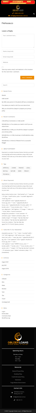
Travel (3, 299)
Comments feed (6, 316)
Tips (3, 295)
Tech (3, 292)
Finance (21, 168)
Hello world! (5, 98)
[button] (34, 14)
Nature (13, 171)
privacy (26, 171)
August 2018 (5, 268)
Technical (6, 174)
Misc (3, 282)
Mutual (5, 171)
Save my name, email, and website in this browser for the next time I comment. (17, 71)
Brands (4, 95)
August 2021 (5, 262)
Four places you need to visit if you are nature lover (16, 105)
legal (28, 168)
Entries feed (5, 313)
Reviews (4, 289)
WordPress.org (6, 318)
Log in (3, 311)
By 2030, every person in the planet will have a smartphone (18, 102)
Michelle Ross (5, 124)
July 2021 (4, 265)
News (19, 171)
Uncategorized (6, 302)
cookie (14, 168)
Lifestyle (4, 279)
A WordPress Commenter (9, 121)
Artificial (6, 168)
